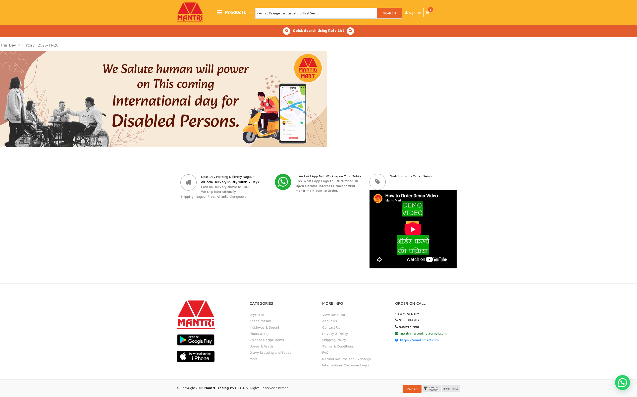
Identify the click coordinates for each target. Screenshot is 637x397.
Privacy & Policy (335, 333)
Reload (412, 389)
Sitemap (282, 388)
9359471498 (409, 326)
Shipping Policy (334, 340)
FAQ (325, 352)
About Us (329, 321)
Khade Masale (261, 321)
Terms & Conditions (338, 346)
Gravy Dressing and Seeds (270, 352)
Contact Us (331, 327)
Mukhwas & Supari (264, 327)
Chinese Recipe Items (267, 340)
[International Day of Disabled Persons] (163, 98)
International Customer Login (345, 365)
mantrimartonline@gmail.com (423, 333)
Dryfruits (257, 314)
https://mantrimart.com (419, 340)
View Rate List (333, 314)
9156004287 (409, 320)
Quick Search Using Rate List (318, 30)
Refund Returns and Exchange (346, 359)
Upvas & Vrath (261, 346)
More (254, 359)
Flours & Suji (259, 333)
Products (235, 12)
